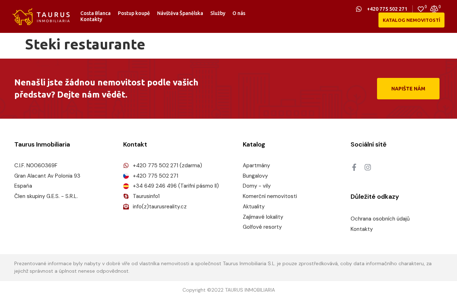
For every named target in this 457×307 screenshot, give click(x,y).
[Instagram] (367, 167)
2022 (217, 290)
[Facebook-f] (354, 167)
